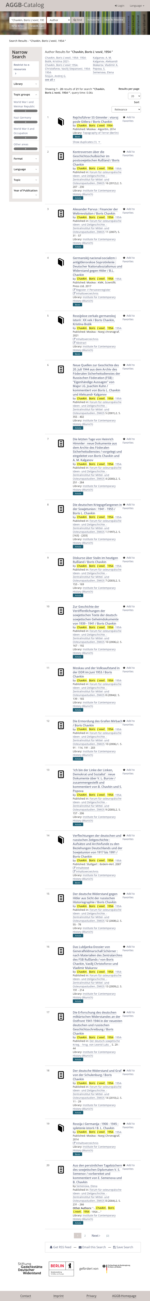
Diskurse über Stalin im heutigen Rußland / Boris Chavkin (95, 560)
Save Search (124, 1247)
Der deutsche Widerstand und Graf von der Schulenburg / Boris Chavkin (97, 1075)
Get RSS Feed (61, 1247)
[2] (107, 1235)
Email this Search (94, 1247)
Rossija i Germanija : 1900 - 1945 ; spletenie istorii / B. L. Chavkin (95, 1126)
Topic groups (22, 94)
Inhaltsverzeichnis (86, 293)
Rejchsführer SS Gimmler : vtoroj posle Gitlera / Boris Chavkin (95, 119)
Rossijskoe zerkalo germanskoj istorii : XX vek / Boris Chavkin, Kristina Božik (94, 320)
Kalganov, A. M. (102, 57)
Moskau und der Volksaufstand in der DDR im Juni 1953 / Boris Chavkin (96, 672)
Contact (25, 1296)
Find (79, 20)
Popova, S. (99, 68)
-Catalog (25, 5)
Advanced (93, 19)
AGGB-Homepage (124, 1296)
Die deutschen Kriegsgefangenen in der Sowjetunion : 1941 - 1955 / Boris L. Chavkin (97, 509)
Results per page (129, 89)
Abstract (80, 342)
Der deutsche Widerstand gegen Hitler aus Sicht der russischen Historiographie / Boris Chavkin (95, 898)
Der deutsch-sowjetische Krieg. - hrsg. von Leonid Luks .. (96, 1042)
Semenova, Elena (103, 72)
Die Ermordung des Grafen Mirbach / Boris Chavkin (97, 723)
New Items (18, 26)
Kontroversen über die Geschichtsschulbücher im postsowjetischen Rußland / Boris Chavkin (96, 158)
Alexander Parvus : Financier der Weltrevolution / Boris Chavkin (95, 211)
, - (95, 125)
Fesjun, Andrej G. (55, 76)
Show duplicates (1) (85, 142)
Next (95, 1236)
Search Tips (37, 26)
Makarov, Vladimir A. (105, 65)
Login (120, 5)
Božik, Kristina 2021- (57, 61)
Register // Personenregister (92, 289)
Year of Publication (26, 190)
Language (136, 5)
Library (18, 84)
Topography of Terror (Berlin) (101, 132)
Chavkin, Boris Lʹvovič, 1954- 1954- (66, 57)
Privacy (91, 1296)
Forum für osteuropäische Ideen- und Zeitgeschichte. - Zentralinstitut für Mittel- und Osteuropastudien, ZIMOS (97, 177)
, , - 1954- (99, 168)
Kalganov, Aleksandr (105, 61)
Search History (113, 19)
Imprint (58, 1296)
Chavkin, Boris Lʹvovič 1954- (61, 65)
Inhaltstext (82, 868)
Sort (136, 102)
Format (18, 158)
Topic (17, 180)
